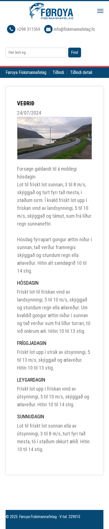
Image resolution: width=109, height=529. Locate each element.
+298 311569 (29, 29)
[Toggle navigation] (100, 11)
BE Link (11, 522)
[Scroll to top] (96, 516)
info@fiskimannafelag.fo (74, 29)
